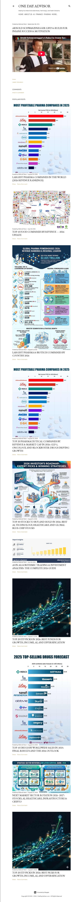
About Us (28, 14)
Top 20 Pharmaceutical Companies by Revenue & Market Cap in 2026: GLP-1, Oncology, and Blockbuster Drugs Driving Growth (40, 446)
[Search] (69, 6)
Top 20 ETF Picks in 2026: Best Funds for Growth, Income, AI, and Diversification (38, 641)
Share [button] (14, 79)
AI (34, 14)
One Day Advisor (34, 6)
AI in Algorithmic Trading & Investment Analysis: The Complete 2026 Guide (39, 566)
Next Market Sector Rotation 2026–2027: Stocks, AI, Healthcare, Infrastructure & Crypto (39, 798)
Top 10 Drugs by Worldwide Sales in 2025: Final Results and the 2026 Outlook (38, 749)
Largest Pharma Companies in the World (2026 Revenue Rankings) (39, 179)
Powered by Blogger (43, 892)
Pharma (47, 14)
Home (20, 14)
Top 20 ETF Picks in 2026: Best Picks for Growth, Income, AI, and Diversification (38, 874)
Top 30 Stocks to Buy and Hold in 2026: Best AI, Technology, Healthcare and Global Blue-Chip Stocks (39, 525)
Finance (39, 14)
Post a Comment (18, 92)
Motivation (20, 82)
